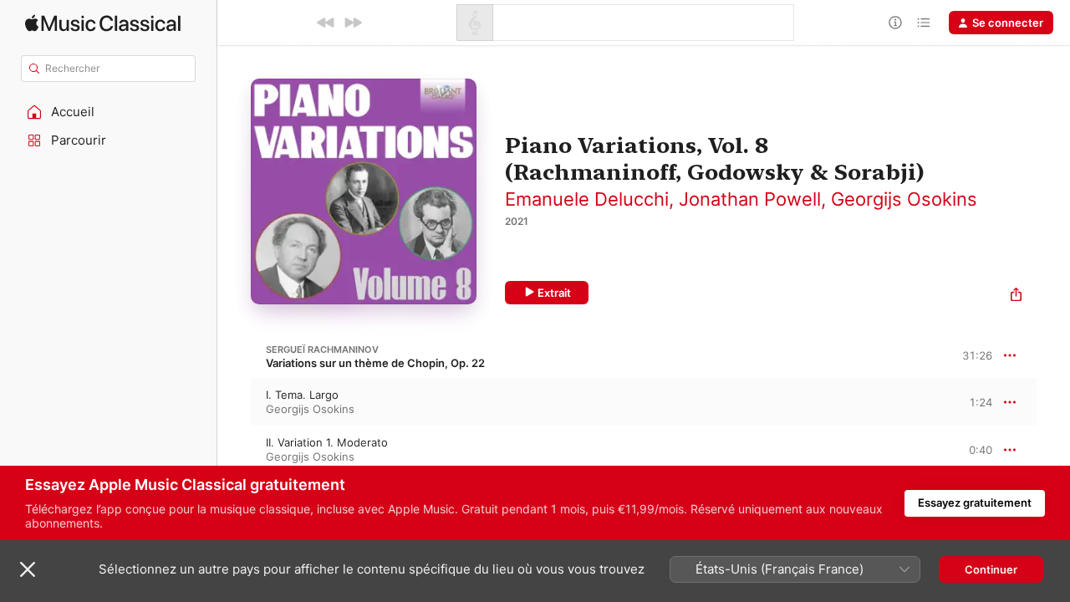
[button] (109, 112)
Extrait (554, 292)
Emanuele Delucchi (587, 199)
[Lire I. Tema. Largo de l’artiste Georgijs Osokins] (234, 402)
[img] (103, 23)
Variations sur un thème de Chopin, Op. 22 (375, 363)
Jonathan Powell (750, 199)
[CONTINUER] (352, 22)
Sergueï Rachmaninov (322, 349)
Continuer (991, 569)
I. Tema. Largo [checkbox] (302, 394)
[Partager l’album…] (1016, 296)
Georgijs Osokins (904, 199)
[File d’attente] (923, 22)
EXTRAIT (974, 401)
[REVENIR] (326, 22)
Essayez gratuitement (975, 502)
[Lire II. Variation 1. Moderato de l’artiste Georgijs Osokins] (234, 450)
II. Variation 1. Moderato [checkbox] (327, 442)
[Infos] (895, 22)
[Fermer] (27, 569)
